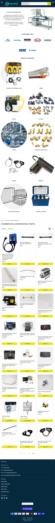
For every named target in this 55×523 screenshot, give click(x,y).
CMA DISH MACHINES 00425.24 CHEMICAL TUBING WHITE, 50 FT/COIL (9, 388)
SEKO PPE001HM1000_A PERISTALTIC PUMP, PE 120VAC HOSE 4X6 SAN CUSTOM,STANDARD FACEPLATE (8, 257)
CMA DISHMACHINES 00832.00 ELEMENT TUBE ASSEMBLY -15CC (27, 304)
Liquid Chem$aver (6, 416)
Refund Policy (4, 481)
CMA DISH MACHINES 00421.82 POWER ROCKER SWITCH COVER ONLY (45, 338)
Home (2, 220)
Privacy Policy (4, 489)
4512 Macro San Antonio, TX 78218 (12, 475)
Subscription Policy (5, 491)
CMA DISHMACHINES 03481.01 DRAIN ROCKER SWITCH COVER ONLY (45, 365)
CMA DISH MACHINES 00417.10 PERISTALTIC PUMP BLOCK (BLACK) (9, 365)
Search (24, 517)
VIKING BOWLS (23, 416)
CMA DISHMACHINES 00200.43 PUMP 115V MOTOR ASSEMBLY (9, 335)
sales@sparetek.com (8, 470)
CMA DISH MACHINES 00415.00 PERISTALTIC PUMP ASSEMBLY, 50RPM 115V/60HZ (27, 390)
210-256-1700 (6, 467)
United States (27, 503)
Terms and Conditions (5, 483)
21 (29, 453)
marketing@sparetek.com (11, 472)
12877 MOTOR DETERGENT (44, 391)
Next (33, 453)
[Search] (49, 3)
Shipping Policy (4, 486)
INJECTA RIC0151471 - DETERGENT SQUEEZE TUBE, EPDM (45, 244)
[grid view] (49, 228)
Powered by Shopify (27, 520)
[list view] (52, 228)
